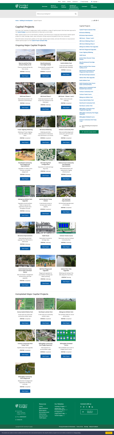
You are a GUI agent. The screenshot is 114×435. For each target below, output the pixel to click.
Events (63, 1)
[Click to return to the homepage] (21, 6)
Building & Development (26, 20)
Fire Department (59, 411)
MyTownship (85, 1)
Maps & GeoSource (43, 408)
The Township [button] (94, 6)
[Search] (76, 14)
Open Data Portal (43, 416)
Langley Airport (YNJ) (60, 413)
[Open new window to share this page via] (98, 20)
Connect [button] (84, 6)
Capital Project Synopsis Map (39, 40)
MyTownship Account (44, 412)
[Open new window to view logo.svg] (21, 406)
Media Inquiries (42, 410)
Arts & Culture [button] (63, 6)
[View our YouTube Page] (89, 407)
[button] (90, 126)
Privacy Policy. (77, 433)
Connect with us (85, 404)
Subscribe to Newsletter (90, 412)
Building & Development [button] (74, 6)
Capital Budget (21, 32)
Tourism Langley (59, 415)
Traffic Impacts (42, 418)
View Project (25, 76)
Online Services (42, 414)
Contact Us (75, 1)
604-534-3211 (23, 416)
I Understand (108, 433)
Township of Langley (60, 406)
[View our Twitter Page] (86, 407)
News (59, 1)
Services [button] (44, 6)
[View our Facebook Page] (81, 407)
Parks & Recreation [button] (54, 6)
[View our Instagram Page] (84, 407)
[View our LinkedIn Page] (92, 407)
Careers (69, 1)
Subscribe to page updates (89, 132)
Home (17, 20)
